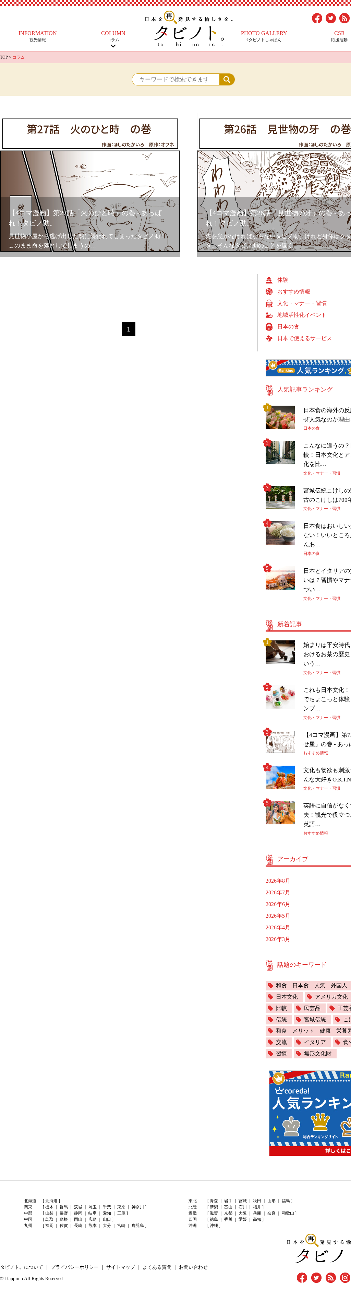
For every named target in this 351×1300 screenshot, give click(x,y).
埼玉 (92, 1207)
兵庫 (257, 1213)
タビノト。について (21, 1267)
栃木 (49, 1207)
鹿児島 (138, 1225)
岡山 (78, 1219)
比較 (281, 1008)
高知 (257, 1219)
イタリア (315, 1042)
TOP (4, 57)
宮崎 (121, 1225)
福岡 (49, 1225)
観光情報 (38, 36)
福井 (257, 1207)
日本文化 (287, 997)
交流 (281, 1042)
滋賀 (214, 1213)
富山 (228, 1207)
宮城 (243, 1200)
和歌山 (288, 1213)
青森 (214, 1200)
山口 (107, 1219)
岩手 (228, 1200)
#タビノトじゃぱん (264, 36)
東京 (121, 1207)
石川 (243, 1207)
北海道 (51, 1200)
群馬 (64, 1207)
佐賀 (64, 1225)
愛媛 (243, 1219)
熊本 (92, 1225)
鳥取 (49, 1219)
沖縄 (214, 1225)
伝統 (281, 1019)
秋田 (257, 1200)
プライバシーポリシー (75, 1267)
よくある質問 (157, 1267)
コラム (113, 36)
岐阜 (92, 1213)
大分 (107, 1225)
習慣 (281, 1053)
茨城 (78, 1207)
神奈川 (138, 1207)
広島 (92, 1219)
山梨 (49, 1213)
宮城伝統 (315, 1019)
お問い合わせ (193, 1267)
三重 (121, 1213)
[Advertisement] (128, 289)
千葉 (107, 1207)
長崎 (78, 1225)
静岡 (78, 1213)
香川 (228, 1219)
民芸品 (312, 1008)
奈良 (271, 1213)
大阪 (243, 1213)
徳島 (214, 1219)
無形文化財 (317, 1053)
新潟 (214, 1207)
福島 (286, 1200)
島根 (64, 1219)
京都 (228, 1213)
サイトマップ (120, 1267)
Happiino (14, 1278)
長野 (64, 1213)
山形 (271, 1200)
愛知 (107, 1213)
